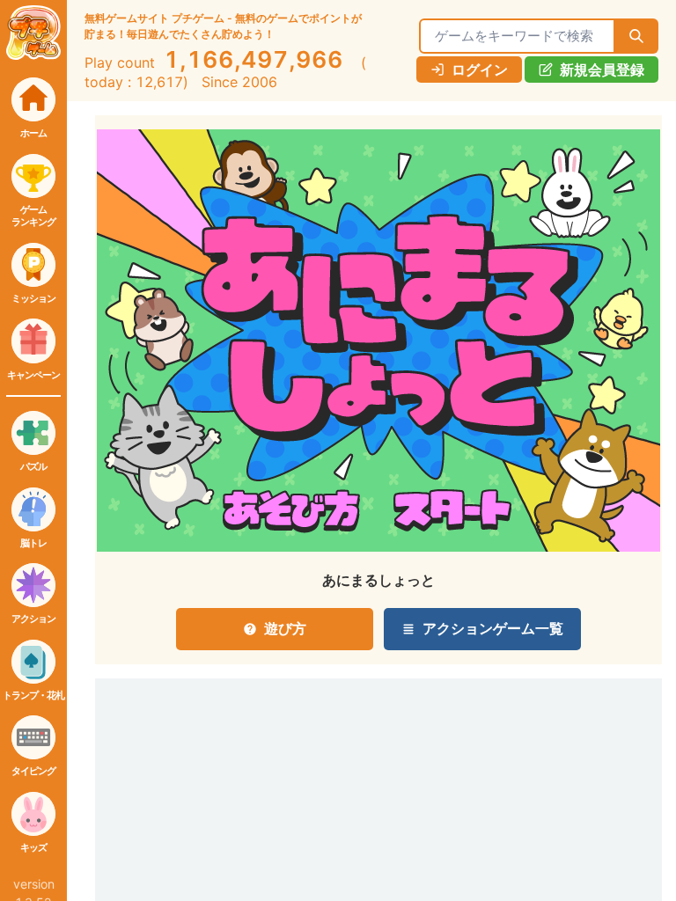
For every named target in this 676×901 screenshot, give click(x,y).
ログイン (480, 69)
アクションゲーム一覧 (492, 628)
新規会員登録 (602, 69)
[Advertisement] (176, 773)
